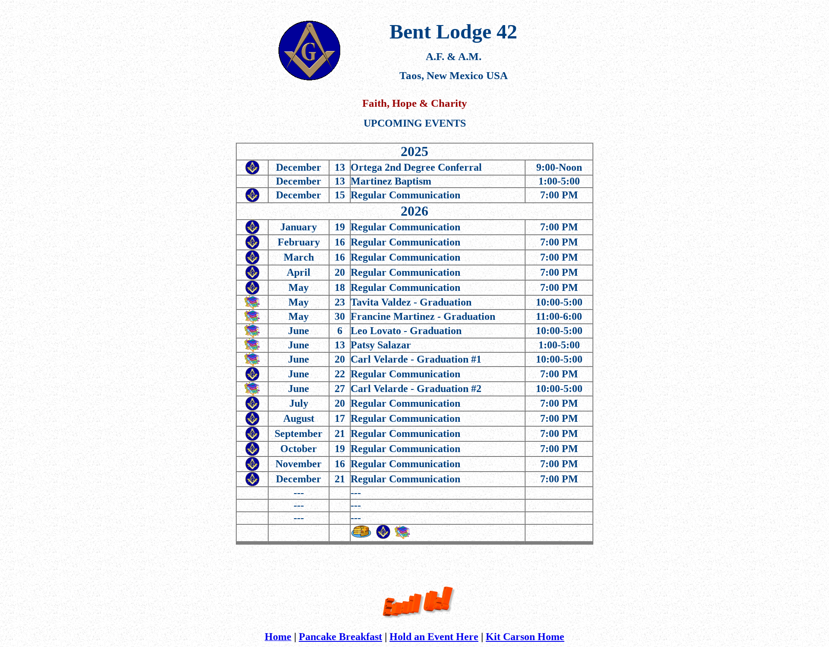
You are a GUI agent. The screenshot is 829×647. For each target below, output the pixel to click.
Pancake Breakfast (340, 636)
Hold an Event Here (433, 636)
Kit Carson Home (525, 636)
